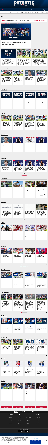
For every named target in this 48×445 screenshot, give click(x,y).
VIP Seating (28, 420)
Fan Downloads (37, 420)
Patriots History (11, 423)
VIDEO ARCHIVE (18, 407)
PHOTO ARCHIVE (41, 407)
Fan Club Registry (37, 417)
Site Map (11, 426)
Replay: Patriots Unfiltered (10, 20)
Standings (19, 425)
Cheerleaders (10, 425)
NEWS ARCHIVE (6, 407)
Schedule (19, 423)
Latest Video (10, 417)
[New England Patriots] (24, 435)
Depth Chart (19, 417)
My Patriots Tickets (28, 417)
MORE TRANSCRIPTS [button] (24, 175)
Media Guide (37, 423)
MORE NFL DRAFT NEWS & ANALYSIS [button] (24, 243)
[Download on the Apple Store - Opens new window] (21, 431)
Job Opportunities (37, 425)
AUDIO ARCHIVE (29, 407)
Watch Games (28, 425)
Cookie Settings (35, 438)
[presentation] (46, 86)
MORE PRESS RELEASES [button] (24, 155)
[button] (21, 240)
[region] (24, 440)
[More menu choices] (30, 9)
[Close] (46, 441)
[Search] (31, 9)
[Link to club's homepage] (3, 10)
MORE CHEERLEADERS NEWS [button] (24, 266)
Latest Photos (10, 420)
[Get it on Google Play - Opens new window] (27, 431)
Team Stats (19, 420)
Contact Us (37, 426)
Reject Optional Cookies (35, 440)
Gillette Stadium (28, 423)
